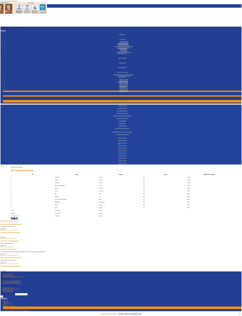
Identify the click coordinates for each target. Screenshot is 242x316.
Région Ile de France (8, 287)
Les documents (123, 51)
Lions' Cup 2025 (123, 79)
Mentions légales (7, 303)
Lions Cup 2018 (122, 153)
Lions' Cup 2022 (123, 83)
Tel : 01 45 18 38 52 (7, 274)
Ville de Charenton (7, 290)
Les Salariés (122, 121)
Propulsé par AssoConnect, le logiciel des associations (16, 310)
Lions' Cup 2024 (123, 80)
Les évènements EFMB (123, 76)
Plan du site (6, 301)
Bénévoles (123, 50)
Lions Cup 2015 (123, 90)
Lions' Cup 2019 (123, 85)
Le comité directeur (123, 47)
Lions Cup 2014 (123, 91)
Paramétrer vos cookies (9, 306)
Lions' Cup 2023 (122, 143)
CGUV (4, 304)
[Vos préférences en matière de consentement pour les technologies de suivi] (240, 314)
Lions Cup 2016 (123, 89)
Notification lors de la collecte (108, 313)
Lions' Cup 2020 (123, 84)
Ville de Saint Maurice (8, 291)
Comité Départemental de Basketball (12, 283)
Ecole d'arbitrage (123, 45)
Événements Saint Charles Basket (123, 74)
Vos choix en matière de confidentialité (127, 313)
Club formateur (123, 42)
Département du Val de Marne (11, 289)
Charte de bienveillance (123, 52)
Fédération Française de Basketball (12, 281)
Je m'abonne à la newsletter (8, 294)
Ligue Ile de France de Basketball (11, 282)
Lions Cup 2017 (123, 87)
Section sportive (122, 110)
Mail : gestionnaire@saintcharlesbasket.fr (13, 276)
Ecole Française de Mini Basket (123, 46)
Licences (5, 302)
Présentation (123, 41)
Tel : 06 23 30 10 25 (7, 275)
